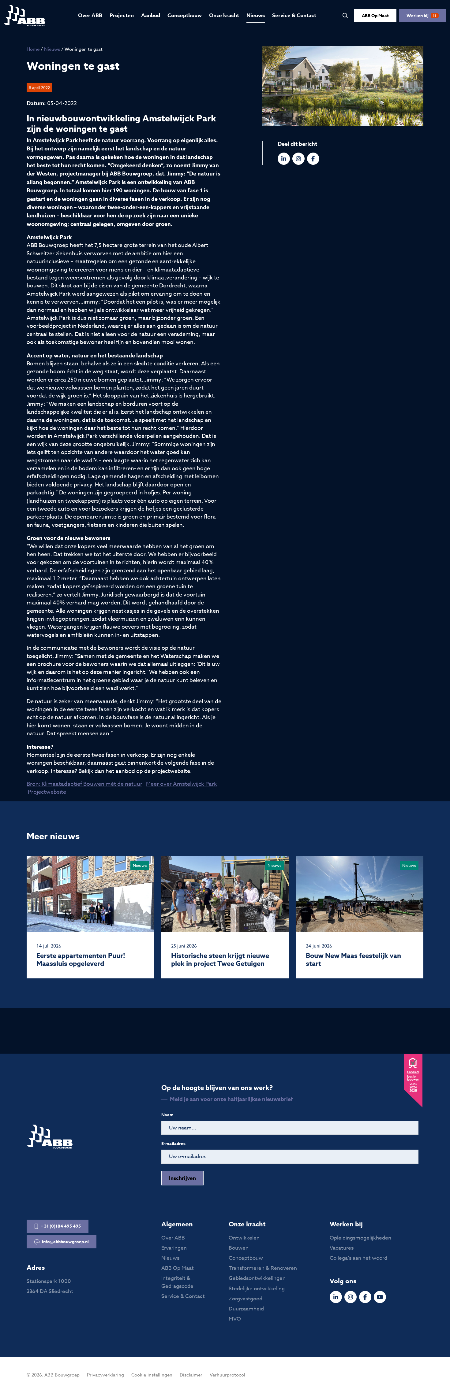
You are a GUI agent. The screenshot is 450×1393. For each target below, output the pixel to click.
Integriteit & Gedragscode (177, 1282)
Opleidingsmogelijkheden (360, 1238)
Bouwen (239, 1248)
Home (33, 49)
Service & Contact (294, 15)
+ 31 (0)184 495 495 (61, 1226)
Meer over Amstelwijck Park (181, 784)
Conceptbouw (184, 15)
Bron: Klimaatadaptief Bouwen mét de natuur (84, 784)
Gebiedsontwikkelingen (257, 1278)
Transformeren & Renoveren (263, 1268)
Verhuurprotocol (227, 1375)
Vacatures (342, 1248)
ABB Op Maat (375, 16)
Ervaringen (174, 1248)
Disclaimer (191, 1375)
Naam (167, 1115)
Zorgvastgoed (245, 1298)
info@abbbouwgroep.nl (65, 1242)
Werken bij (422, 16)
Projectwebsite (47, 792)
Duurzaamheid (246, 1309)
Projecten (122, 15)
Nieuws (255, 15)
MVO (235, 1319)
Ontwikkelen (244, 1238)
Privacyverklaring (105, 1375)
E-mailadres (173, 1144)
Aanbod (150, 15)
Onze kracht (224, 15)
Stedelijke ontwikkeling (257, 1288)
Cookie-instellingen (151, 1375)
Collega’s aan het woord (358, 1258)
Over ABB (90, 15)
